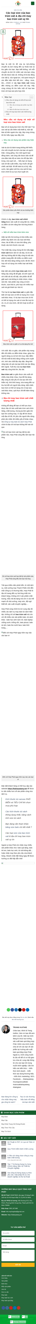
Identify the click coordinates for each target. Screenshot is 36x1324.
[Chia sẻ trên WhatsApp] (8, 1010)
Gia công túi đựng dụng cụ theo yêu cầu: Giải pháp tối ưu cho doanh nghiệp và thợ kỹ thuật (19, 1175)
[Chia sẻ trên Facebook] (12, 1010)
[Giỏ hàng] (32, 3)
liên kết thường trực (18, 1019)
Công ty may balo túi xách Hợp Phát (18, 422)
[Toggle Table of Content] (30, 97)
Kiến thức (4, 1284)
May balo (4, 1295)
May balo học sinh (7, 1298)
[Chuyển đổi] (34, 1116)
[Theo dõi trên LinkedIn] (15, 1308)
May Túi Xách (6, 1131)
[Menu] (2, 3)
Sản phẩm (4, 1281)
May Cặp (4, 1120)
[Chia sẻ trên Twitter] (16, 1010)
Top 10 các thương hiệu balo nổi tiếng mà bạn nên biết (27, 1099)
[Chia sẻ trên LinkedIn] (27, 1010)
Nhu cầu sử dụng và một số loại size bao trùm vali (18, 101)
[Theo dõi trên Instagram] (7, 1308)
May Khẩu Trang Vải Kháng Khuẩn (13, 1124)
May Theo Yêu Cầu (8, 1128)
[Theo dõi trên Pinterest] (11, 1308)
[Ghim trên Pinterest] (23, 1010)
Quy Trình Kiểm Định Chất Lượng (20, 1149)
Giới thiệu (4, 1278)
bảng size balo (12, 827)
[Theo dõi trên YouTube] (18, 1308)
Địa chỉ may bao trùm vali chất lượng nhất (18, 113)
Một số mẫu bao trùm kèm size (19, 109)
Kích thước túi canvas (15, 799)
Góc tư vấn (18, 10)
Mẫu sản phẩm (6, 1286)
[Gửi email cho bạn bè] (20, 1010)
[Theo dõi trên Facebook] (3, 1308)
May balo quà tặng (7, 1300)
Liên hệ (3, 1289)
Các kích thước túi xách (16, 811)
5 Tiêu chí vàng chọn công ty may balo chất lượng (20, 1157)
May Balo (4, 1116)
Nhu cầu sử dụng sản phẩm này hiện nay (21, 106)
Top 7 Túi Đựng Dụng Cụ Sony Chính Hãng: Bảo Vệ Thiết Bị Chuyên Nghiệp (19, 1166)
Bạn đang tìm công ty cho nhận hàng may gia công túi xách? (9, 1099)
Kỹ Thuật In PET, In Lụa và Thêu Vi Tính (20, 1143)
